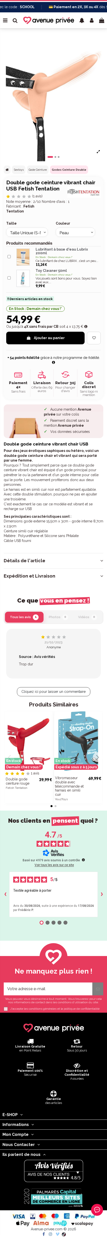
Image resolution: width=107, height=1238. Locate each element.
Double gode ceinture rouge (17, 781)
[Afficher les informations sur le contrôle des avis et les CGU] (83, 860)
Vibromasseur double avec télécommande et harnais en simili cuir (69, 786)
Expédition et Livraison (29, 576)
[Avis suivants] (101, 894)
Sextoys (19, 169)
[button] (82, 20)
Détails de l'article (24, 560)
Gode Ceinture (38, 169)
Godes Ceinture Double (69, 169)
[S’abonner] (97, 988)
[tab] (53, 560)
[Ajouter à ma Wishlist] (94, 338)
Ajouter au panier (49, 338)
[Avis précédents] (5, 894)
